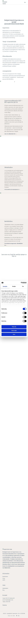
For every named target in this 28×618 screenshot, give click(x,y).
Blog (3, 590)
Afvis (14, 334)
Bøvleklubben (5, 576)
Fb (16, 615)
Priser (4, 578)
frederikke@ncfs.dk (9, 599)
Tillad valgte (14, 330)
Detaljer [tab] (14, 286)
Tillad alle (14, 326)
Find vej (5, 605)
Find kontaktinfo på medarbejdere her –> (12, 189)
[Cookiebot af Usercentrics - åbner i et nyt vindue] (21, 283)
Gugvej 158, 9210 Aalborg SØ (8, 598)
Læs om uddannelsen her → (10, 133)
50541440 (8, 601)
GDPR (4, 580)
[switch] (25, 313)
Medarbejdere (5, 588)
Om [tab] (23, 286)
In (18, 615)
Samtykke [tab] (5, 286)
